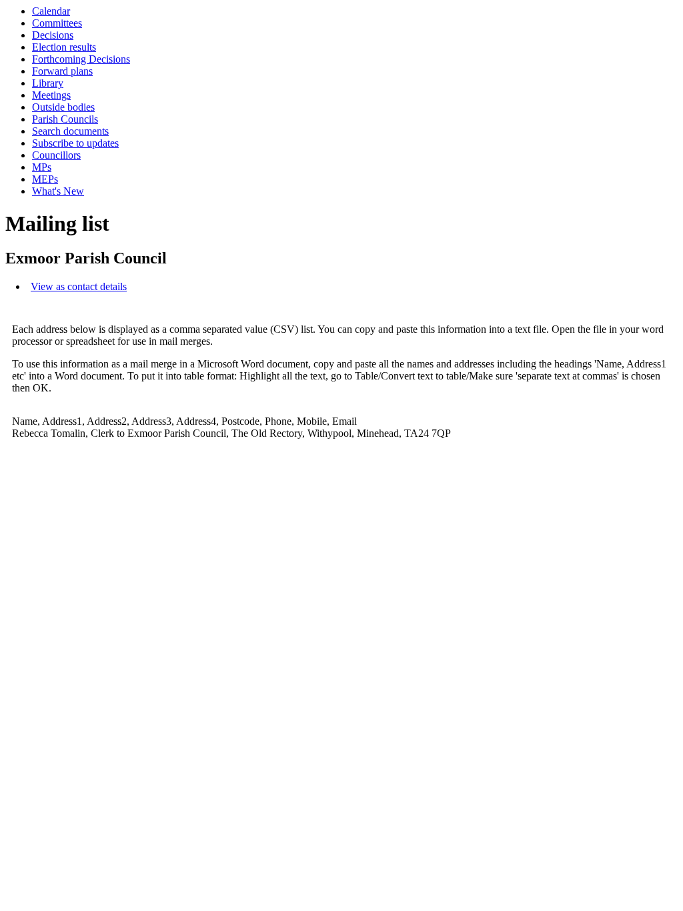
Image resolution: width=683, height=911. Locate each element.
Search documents (70, 131)
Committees (57, 23)
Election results (64, 47)
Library (47, 83)
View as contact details (79, 286)
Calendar (51, 11)
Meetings (51, 95)
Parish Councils (65, 119)
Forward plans (62, 71)
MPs (41, 167)
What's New (58, 191)
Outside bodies (63, 107)
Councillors (56, 155)
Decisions (52, 35)
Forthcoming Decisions (81, 59)
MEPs (45, 179)
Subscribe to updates (75, 143)
